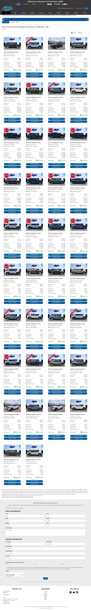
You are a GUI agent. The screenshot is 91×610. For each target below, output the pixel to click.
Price (47, 523)
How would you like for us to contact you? (15, 562)
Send (45, 578)
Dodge (45, 596)
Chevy (45, 591)
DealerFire (42, 606)
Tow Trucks (41, 12)
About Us (85, 12)
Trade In (67, 12)
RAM (45, 599)
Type (7, 513)
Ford (45, 593)
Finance (50, 12)
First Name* (8, 541)
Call (7, 564)
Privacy (47, 608)
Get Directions (6, 594)
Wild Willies (23, 12)
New (6, 12)
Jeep (45, 597)
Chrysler (45, 594)
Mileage (7, 523)
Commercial (32, 12)
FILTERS (6, 22)
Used (15, 12)
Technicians (76, 12)
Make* (7, 518)
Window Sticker (12, 76)
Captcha (7, 571)
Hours (86, 8)
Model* (47, 518)
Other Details (9, 527)
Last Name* (48, 541)
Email (62, 564)
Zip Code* (8, 555)
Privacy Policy (67, 569)
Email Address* (9, 546)
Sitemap (51, 608)
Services (58, 12)
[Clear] (17, 22)
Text (35, 564)
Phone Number (9, 551)
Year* (47, 513)
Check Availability (12, 73)
